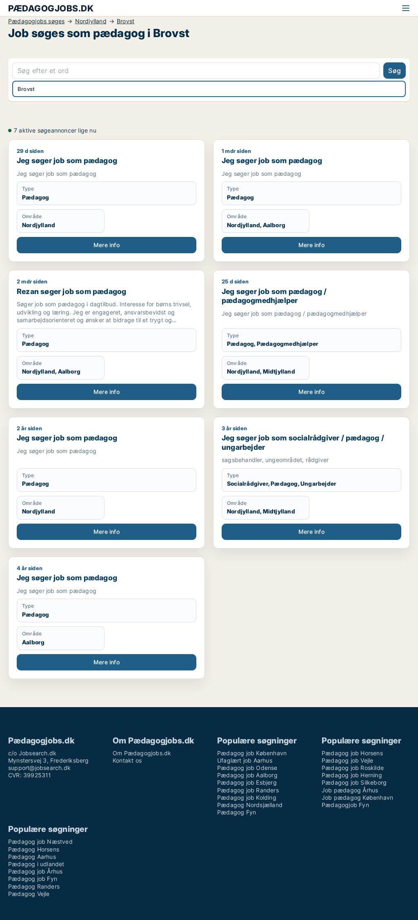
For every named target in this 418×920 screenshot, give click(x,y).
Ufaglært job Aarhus (244, 760)
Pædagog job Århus (35, 871)
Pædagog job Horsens (352, 753)
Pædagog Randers (34, 886)
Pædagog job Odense (247, 767)
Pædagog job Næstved (40, 841)
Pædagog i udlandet (36, 863)
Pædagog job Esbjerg (247, 782)
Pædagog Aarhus (32, 856)
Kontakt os (127, 760)
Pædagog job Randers (248, 790)
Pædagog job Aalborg (247, 775)
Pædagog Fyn (236, 812)
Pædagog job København (252, 753)
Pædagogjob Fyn (345, 804)
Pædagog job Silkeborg (354, 782)
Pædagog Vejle (29, 893)
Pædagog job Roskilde (353, 767)
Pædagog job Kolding (246, 797)
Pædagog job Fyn (32, 878)
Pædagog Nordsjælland (249, 804)
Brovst (125, 21)
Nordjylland (91, 21)
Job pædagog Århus (350, 790)
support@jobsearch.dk (39, 767)
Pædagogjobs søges (36, 21)
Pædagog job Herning (352, 775)
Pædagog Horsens (33, 849)
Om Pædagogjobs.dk (142, 753)
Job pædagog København (357, 797)
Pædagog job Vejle (347, 760)
